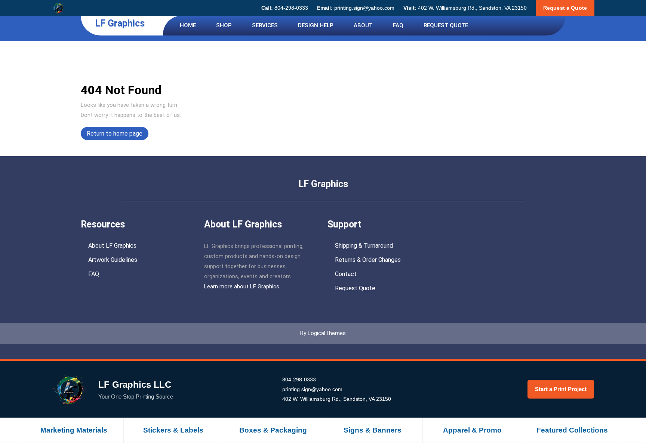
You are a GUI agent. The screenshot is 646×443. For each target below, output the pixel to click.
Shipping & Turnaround (364, 245)
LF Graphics (120, 23)
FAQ (398, 25)
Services (265, 25)
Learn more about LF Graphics (241, 286)
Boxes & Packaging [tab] (273, 430)
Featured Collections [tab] (572, 430)
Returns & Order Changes (368, 259)
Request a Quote (565, 8)
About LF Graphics (112, 245)
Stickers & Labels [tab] (173, 430)
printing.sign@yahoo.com (355, 8)
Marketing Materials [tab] (73, 430)
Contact (346, 274)
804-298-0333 (284, 8)
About (363, 25)
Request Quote (446, 25)
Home (188, 25)
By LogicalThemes (323, 333)
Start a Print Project (561, 389)
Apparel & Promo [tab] (472, 430)
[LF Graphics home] (58, 7)
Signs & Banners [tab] (373, 430)
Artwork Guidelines (112, 259)
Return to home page (117, 135)
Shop (224, 25)
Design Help (315, 25)
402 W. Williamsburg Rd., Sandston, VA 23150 (465, 8)
